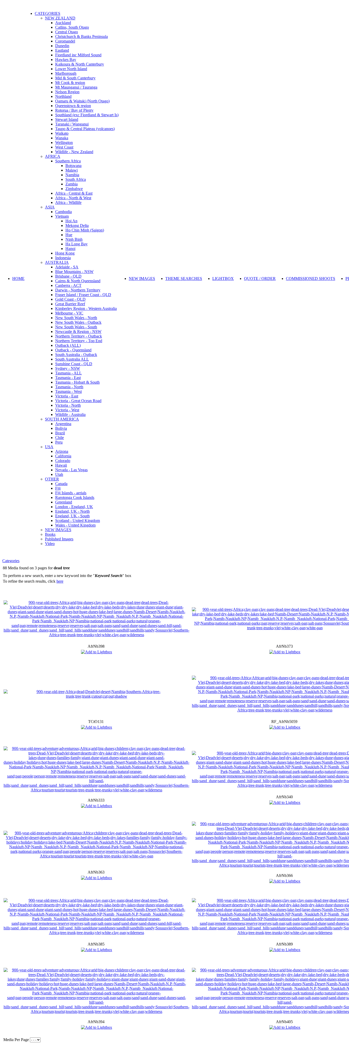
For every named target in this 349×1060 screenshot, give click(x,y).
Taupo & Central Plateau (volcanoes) (85, 129)
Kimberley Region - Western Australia (86, 308)
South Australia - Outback (76, 354)
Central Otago (66, 32)
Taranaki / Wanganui (72, 124)
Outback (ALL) (68, 345)
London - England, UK (74, 507)
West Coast (64, 147)
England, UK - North (72, 511)
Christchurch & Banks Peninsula (81, 36)
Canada (61, 483)
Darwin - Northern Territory (77, 290)
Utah (59, 474)
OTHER (52, 479)
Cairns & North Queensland (77, 281)
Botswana (73, 165)
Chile (59, 437)
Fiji (58, 488)
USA (49, 447)
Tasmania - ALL (68, 373)
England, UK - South (72, 516)
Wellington (64, 142)
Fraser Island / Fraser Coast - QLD (83, 294)
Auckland (63, 22)
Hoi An (71, 221)
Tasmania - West (68, 391)
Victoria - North (68, 405)
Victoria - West (67, 410)
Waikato (61, 133)
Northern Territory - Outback (78, 336)
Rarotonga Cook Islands (74, 497)
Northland (63, 96)
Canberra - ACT (68, 285)
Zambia (71, 184)
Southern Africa (68, 161)
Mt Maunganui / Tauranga (76, 87)
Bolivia (61, 428)
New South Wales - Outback (78, 322)
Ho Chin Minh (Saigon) (84, 230)
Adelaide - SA (66, 267)
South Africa (75, 179)
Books (50, 534)
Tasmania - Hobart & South (77, 382)
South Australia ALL (72, 359)
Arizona (61, 451)
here (59, 581)
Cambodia (63, 211)
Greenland (63, 502)
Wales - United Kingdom (75, 525)
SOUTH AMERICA (62, 419)
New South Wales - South (76, 327)
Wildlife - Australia (70, 414)
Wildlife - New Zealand (74, 152)
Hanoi (70, 248)
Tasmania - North (69, 387)
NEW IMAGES (58, 530)
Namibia (72, 175)
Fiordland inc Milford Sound (78, 55)
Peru (59, 442)
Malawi (71, 170)
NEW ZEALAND (60, 18)
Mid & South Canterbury (75, 78)
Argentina (63, 424)
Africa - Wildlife (68, 202)
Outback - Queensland (73, 350)
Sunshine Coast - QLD (73, 364)
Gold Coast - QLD (70, 299)
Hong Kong (65, 253)
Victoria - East (66, 396)
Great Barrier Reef (70, 304)
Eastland (62, 50)
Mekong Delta (77, 225)
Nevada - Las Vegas (71, 470)
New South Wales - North (76, 318)
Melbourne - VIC (69, 313)
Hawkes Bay (65, 59)
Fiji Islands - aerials (70, 493)
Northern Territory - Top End (78, 341)
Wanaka (61, 138)
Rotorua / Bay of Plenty (74, 110)
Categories (10, 561)
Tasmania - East (68, 377)
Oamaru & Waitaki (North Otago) (82, 101)
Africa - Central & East (73, 193)
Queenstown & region (73, 105)
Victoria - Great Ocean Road (78, 400)
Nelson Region (67, 92)
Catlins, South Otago (72, 27)
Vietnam (62, 216)
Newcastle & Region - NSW (78, 331)
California (63, 456)
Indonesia (63, 258)
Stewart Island (66, 119)
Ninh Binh (74, 239)
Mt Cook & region (70, 82)
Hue (68, 235)
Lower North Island (71, 69)
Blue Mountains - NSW (74, 271)
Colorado (62, 460)
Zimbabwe (74, 188)
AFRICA (52, 156)
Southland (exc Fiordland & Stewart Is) (87, 115)
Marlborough (65, 73)
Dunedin (62, 46)
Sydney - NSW (67, 368)
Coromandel (65, 41)
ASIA (50, 207)
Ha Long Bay (76, 244)
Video (50, 543)
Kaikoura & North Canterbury (79, 64)
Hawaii (61, 465)
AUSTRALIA (57, 262)
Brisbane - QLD (68, 276)
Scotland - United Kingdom (77, 520)
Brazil (60, 433)
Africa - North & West (73, 198)
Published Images (59, 539)
